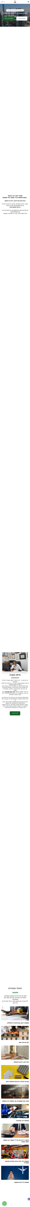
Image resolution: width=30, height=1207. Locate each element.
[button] (28, 1)
